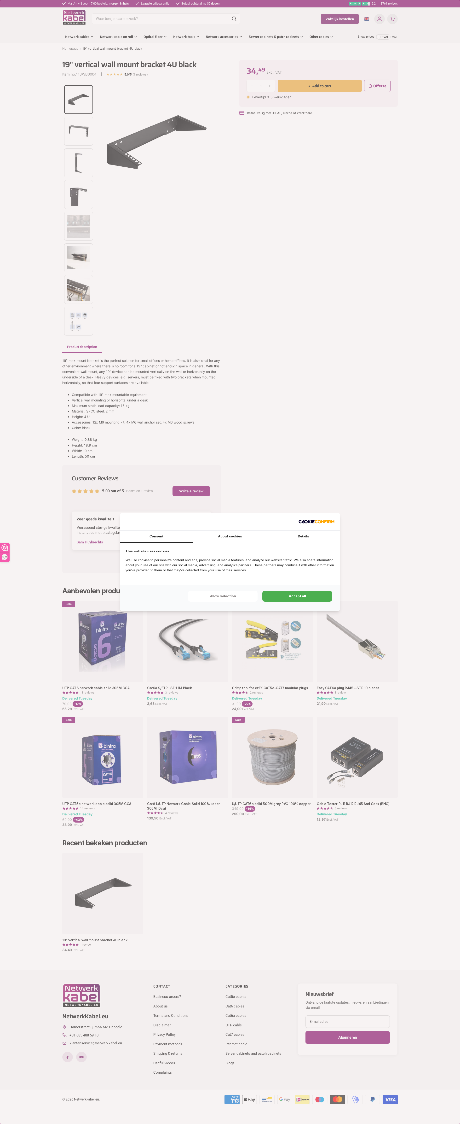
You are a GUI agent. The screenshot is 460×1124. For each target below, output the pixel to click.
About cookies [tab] (230, 536)
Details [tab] (303, 536)
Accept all (297, 596)
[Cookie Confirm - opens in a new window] (316, 521)
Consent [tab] (156, 536)
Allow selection (223, 596)
